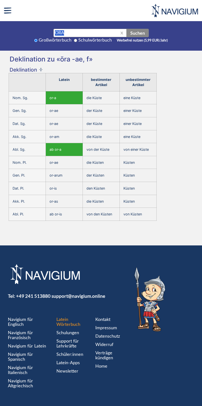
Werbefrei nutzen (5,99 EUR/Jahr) (142, 40)
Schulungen (67, 333)
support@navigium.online (78, 296)
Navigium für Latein (27, 346)
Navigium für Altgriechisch (20, 383)
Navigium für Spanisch (20, 357)
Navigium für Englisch (20, 322)
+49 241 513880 (33, 296)
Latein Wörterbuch (68, 322)
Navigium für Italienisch (20, 370)
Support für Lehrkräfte (67, 343)
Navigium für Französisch (20, 335)
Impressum (106, 328)
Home (101, 366)
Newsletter (67, 371)
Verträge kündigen (104, 355)
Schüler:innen (69, 354)
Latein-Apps (68, 363)
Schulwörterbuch (95, 40)
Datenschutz (107, 336)
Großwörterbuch (55, 40)
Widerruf (104, 345)
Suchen (137, 33)
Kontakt (102, 319)
